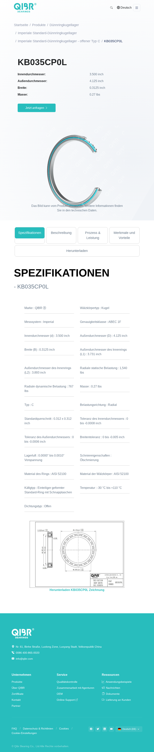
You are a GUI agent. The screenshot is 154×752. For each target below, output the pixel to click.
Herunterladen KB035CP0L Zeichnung (77, 590)
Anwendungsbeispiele (118, 681)
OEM (60, 693)
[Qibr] (23, 633)
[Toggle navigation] (136, 7)
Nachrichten (112, 687)
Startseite (21, 25)
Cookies (64, 728)
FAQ (14, 728)
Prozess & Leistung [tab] (92, 235)
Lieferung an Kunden (118, 699)
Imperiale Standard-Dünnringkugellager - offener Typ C (59, 41)
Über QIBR (18, 687)
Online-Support (66, 699)
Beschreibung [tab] (61, 233)
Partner (16, 705)
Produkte (39, 25)
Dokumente (112, 693)
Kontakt (16, 699)
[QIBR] (25, 7)
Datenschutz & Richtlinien (38, 728)
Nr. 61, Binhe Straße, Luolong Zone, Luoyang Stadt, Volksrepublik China (58, 646)
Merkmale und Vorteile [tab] (124, 235)
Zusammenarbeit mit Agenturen (75, 687)
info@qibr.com (24, 658)
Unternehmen (21, 674)
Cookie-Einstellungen (24, 733)
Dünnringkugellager (64, 25)
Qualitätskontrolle (67, 681)
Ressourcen (110, 674)
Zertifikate (17, 693)
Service (62, 674)
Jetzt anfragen (35, 107)
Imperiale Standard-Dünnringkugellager (47, 33)
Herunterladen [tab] (77, 251)
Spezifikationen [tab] (29, 233)
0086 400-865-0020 (27, 652)
